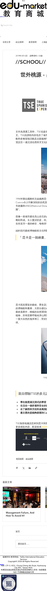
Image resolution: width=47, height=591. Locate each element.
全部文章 (6, 42)
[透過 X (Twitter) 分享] (23, 468)
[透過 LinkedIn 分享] (29, 468)
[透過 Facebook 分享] (17, 468)
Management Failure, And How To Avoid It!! (20, 514)
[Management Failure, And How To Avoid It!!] (21, 497)
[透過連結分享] (36, 468)
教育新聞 (33, 42)
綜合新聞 (20, 42)
